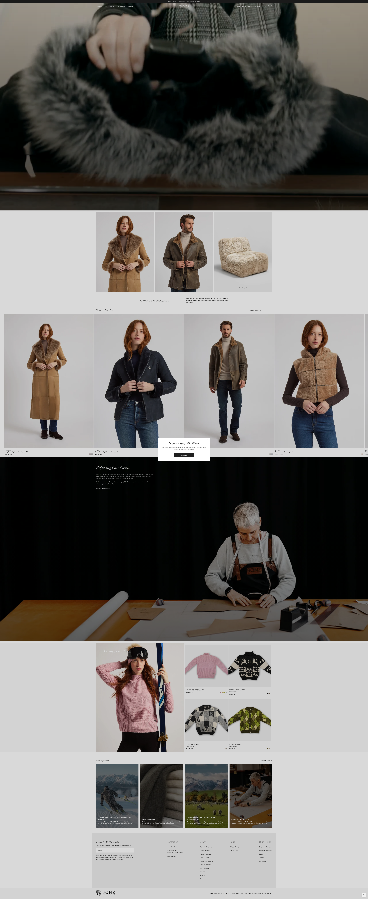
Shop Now (184, 455)
